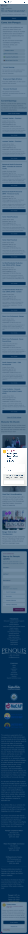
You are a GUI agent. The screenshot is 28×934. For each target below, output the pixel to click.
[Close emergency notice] (23, 451)
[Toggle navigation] (24, 2)
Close (14, 482)
